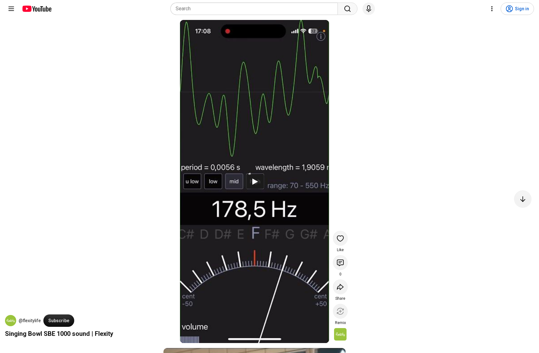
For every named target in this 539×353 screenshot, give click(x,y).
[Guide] (11, 8)
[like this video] (340, 238)
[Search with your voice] (368, 8)
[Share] (340, 286)
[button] (10, 320)
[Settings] (492, 8)
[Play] (254, 181)
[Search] (347, 8)
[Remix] (340, 311)
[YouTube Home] (36, 8)
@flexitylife (30, 320)
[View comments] (340, 262)
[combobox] (256, 8)
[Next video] (523, 199)
